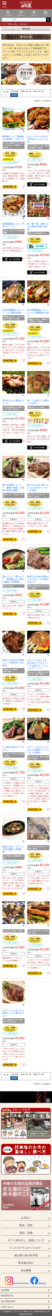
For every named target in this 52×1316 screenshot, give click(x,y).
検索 (48, 20)
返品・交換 (25, 1232)
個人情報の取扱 (8, 1301)
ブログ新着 (8, 15)
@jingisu (42, 1283)
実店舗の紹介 (26, 1262)
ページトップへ (48, 1100)
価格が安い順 (39, 91)
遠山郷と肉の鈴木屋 (26, 1255)
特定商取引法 (7, 1295)
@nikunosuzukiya (21, 1283)
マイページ (34, 15)
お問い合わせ (7, 1307)
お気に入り (21, 15)
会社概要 (26, 1270)
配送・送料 (25, 1225)
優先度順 (15, 91)
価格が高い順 (26, 91)
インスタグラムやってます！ (26, 1247)
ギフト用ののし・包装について (26, 1240)
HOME (3, 24)
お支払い (26, 1217)
